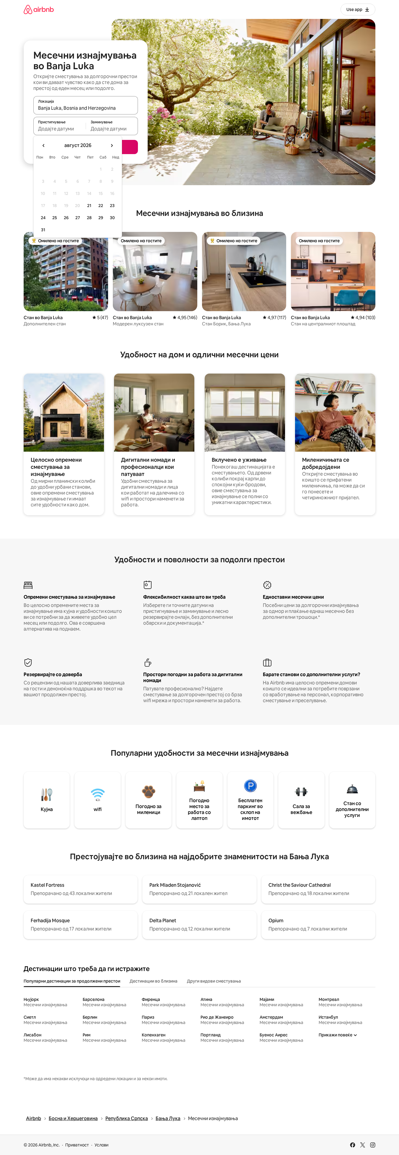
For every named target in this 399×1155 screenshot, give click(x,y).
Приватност (77, 1145)
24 (43, 217)
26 (66, 217)
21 (89, 205)
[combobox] (85, 108)
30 (112, 217)
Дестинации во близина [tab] (153, 981)
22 (100, 205)
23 (112, 205)
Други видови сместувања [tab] (214, 981)
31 (43, 229)
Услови (101, 1145)
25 (54, 217)
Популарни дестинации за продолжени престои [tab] (72, 981)
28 (89, 217)
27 (77, 217)
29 (100, 217)
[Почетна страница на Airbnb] (39, 9)
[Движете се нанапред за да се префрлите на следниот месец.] (111, 145)
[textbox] (59, 128)
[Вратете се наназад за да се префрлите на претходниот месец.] (43, 145)
